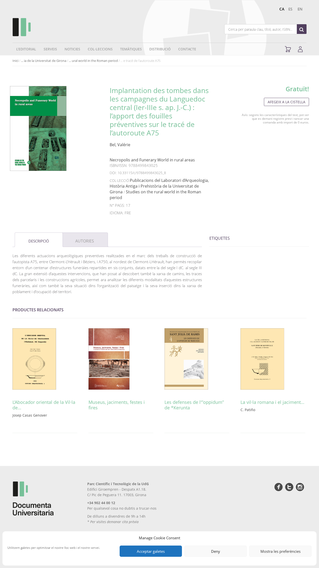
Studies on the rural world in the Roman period (155, 194)
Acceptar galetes (151, 551)
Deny (215, 551)
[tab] (39, 239)
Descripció (38, 240)
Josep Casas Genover (29, 415)
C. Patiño (247, 409)
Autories (84, 241)
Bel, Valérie (120, 144)
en (300, 8)
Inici (15, 60)
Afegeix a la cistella (286, 102)
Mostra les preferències (280, 551)
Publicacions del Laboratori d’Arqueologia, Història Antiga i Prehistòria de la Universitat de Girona (159, 186)
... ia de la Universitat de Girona (43, 60)
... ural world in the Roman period (93, 60)
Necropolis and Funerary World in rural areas (152, 160)
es (290, 8)
